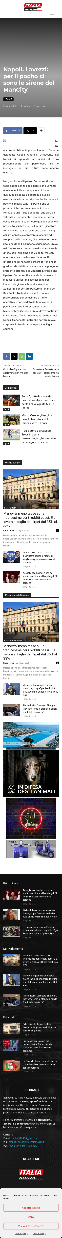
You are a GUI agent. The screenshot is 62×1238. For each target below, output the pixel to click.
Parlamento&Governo (13, 508)
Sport (6, 409)
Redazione (8, 530)
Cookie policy (21, 1233)
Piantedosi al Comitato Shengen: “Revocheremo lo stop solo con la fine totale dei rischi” (40, 708)
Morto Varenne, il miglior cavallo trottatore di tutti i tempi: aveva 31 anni (37, 419)
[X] (14, 356)
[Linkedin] (29, 356)
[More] (41, 130)
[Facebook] (6, 356)
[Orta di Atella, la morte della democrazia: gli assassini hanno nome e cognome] (11, 1028)
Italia (8, 99)
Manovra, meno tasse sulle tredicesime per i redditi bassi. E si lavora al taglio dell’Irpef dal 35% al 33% (30, 519)
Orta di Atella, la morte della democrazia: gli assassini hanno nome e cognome (39, 1027)
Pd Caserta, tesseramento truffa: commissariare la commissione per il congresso (40, 1064)
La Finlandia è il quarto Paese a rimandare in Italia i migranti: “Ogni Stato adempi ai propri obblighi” (40, 930)
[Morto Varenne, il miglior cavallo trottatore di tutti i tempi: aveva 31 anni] (11, 419)
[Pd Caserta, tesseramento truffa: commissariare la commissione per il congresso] (11, 1065)
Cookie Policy (39, 1233)
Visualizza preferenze (31, 1226)
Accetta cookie (31, 1207)
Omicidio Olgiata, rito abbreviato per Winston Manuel (15, 373)
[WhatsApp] (22, 356)
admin (27, 106)
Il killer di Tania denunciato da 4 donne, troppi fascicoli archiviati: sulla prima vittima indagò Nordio (40, 913)
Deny (31, 1216)
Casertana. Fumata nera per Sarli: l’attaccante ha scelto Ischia (46, 373)
